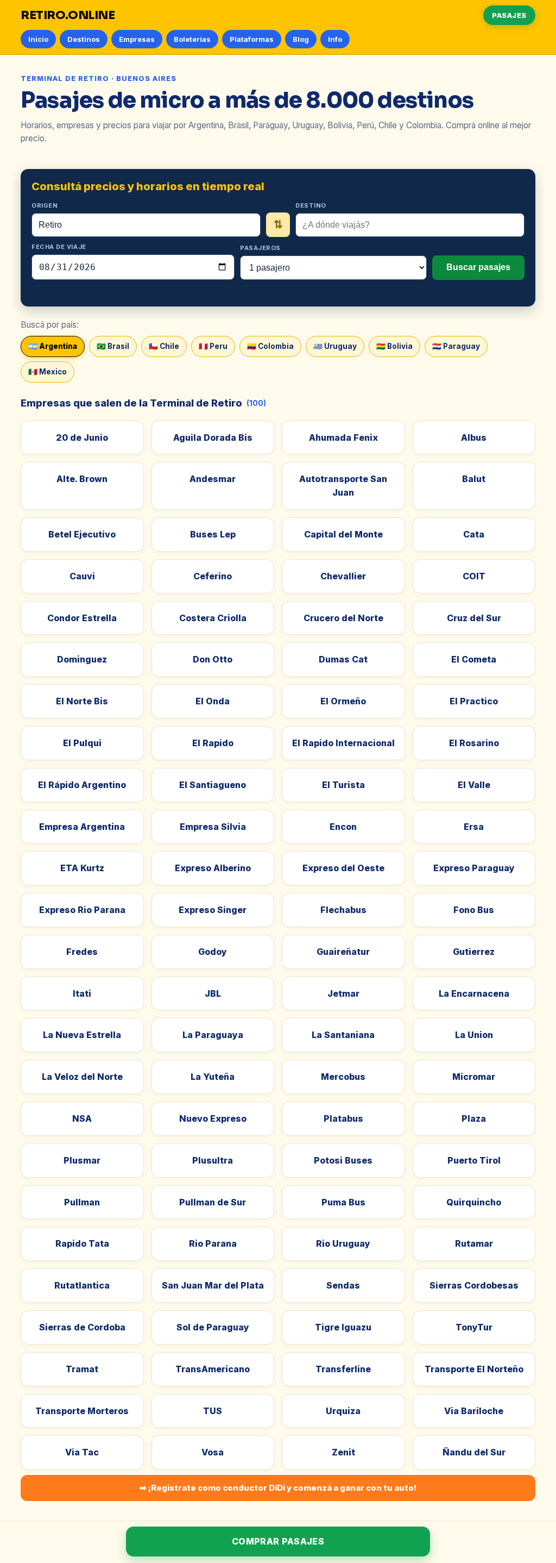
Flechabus (343, 909)
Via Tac (82, 1452)
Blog (301, 39)
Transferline (343, 1369)
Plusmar (82, 1160)
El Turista (343, 784)
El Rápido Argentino (82, 784)
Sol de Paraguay (212, 1327)
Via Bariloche (473, 1410)
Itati (82, 993)
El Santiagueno (212, 784)
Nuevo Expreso (213, 1118)
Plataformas (252, 39)
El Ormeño (343, 701)
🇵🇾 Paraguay (456, 346)
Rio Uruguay (343, 1243)
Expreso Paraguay (474, 867)
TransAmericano (212, 1369)
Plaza (474, 1118)
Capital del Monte (343, 534)
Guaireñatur (343, 951)
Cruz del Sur (474, 617)
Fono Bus (473, 909)
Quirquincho (473, 1202)
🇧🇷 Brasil (113, 346)
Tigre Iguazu (343, 1327)
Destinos (83, 39)
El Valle (474, 784)
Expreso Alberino (213, 867)
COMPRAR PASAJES (278, 1541)
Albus (473, 437)
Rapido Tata (82, 1243)
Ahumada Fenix (343, 437)
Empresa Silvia (213, 826)
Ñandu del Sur (474, 1452)
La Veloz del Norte (82, 1076)
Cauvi (82, 576)
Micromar (473, 1076)
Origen (44, 205)
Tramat (82, 1369)
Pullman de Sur (212, 1202)
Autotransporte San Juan (343, 485)
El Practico (474, 701)
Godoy (212, 951)
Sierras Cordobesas (474, 1285)
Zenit (343, 1452)
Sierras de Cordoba (82, 1327)
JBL (213, 993)
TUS (212, 1410)
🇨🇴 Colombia (270, 346)
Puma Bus (343, 1202)
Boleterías (192, 39)
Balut (473, 478)
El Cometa (473, 659)
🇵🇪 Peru (213, 346)
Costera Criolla (213, 617)
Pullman (82, 1202)
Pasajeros (260, 248)
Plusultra (212, 1160)
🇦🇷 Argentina (52, 346)
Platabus (343, 1118)
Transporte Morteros (82, 1410)
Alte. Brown (82, 478)
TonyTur (474, 1327)
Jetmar (343, 993)
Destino (310, 205)
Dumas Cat (343, 659)
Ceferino (212, 576)
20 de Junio (82, 437)
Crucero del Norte (343, 617)
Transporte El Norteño (474, 1369)
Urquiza (343, 1410)
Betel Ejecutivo (82, 534)
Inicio (38, 39)
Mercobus (343, 1076)
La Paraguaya (212, 1034)
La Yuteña (213, 1076)
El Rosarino (474, 742)
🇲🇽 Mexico (47, 371)
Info (335, 39)
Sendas (343, 1285)
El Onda (212, 701)
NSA (82, 1118)
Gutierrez (474, 951)
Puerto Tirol (474, 1160)
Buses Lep (213, 534)
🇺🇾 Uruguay (335, 346)
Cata (473, 534)
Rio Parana (213, 1243)
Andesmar (212, 478)
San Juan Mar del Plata (213, 1285)
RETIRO (68, 15)
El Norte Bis (82, 701)
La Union (474, 1034)
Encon (343, 826)
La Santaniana (343, 1034)
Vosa (212, 1452)
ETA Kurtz (82, 867)
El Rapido (212, 742)
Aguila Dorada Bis (212, 437)
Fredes (82, 951)
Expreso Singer (213, 909)
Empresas (137, 39)
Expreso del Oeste (343, 867)
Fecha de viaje (58, 247)
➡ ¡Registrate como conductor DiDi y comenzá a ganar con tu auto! (278, 1488)
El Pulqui (82, 742)
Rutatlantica (82, 1285)
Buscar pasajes (478, 267)
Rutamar (474, 1243)
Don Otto (212, 659)
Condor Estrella (82, 617)
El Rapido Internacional (343, 742)
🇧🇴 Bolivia (394, 346)
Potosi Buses (343, 1160)
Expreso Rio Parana (82, 909)
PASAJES (509, 15)
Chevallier (343, 576)
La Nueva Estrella (82, 1034)
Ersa (474, 826)
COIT (474, 576)
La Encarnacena (474, 993)
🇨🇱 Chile (164, 346)
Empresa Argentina (82, 826)
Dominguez (82, 659)
